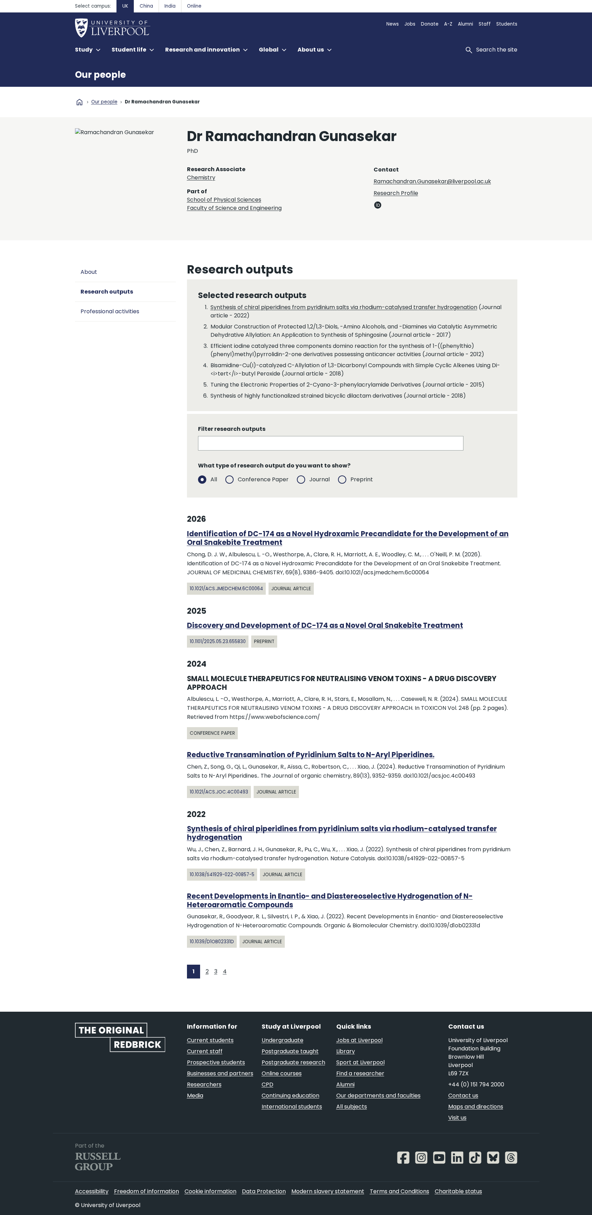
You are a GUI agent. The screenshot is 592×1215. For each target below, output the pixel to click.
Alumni (465, 24)
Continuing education (290, 1096)
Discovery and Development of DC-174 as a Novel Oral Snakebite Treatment (325, 625)
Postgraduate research (293, 1062)
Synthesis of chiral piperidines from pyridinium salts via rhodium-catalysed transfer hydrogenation (343, 307)
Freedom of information (146, 1191)
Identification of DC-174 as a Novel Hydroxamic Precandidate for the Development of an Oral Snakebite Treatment (348, 538)
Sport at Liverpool (360, 1062)
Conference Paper (263, 479)
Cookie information (210, 1191)
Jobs (409, 24)
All (213, 479)
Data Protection (264, 1191)
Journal (319, 479)
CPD (267, 1084)
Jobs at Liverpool (359, 1040)
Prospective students (216, 1062)
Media (195, 1096)
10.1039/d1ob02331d (212, 941)
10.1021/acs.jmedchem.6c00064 (226, 588)
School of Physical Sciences (224, 200)
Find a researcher (360, 1073)
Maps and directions (475, 1107)
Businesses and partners (220, 1073)
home (79, 102)
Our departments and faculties (378, 1096)
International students (292, 1107)
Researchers (204, 1084)
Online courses (282, 1073)
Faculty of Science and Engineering (234, 208)
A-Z (448, 24)
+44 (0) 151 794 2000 (476, 1084)
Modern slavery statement (327, 1191)
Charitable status (458, 1191)
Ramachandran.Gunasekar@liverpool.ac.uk (432, 181)
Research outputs (107, 292)
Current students (210, 1040)
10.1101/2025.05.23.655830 (218, 641)
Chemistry (201, 178)
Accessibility (92, 1191)
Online (194, 6)
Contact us (463, 1096)
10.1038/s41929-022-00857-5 (222, 874)
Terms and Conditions (399, 1191)
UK (125, 6)
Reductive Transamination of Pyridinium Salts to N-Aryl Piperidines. (310, 755)
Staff (485, 24)
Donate (430, 24)
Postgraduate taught (290, 1051)
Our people (100, 74)
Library (345, 1051)
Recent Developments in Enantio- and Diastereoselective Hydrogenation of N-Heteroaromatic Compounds (330, 900)
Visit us (457, 1118)
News (392, 24)
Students (506, 24)
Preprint (361, 479)
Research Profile (396, 193)
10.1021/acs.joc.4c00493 (219, 792)
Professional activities (110, 311)
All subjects (351, 1107)
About (89, 272)
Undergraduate (282, 1040)
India (170, 6)
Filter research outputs (231, 429)
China (146, 6)
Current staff (205, 1051)
